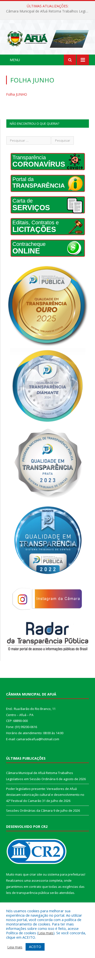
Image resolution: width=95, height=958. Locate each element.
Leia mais (45, 933)
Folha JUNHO (16, 94)
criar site (35, 874)
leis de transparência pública (27, 892)
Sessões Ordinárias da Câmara (29, 810)
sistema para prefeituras (66, 874)
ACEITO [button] (35, 946)
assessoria (39, 880)
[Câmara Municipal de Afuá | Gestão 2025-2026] (47, 38)
